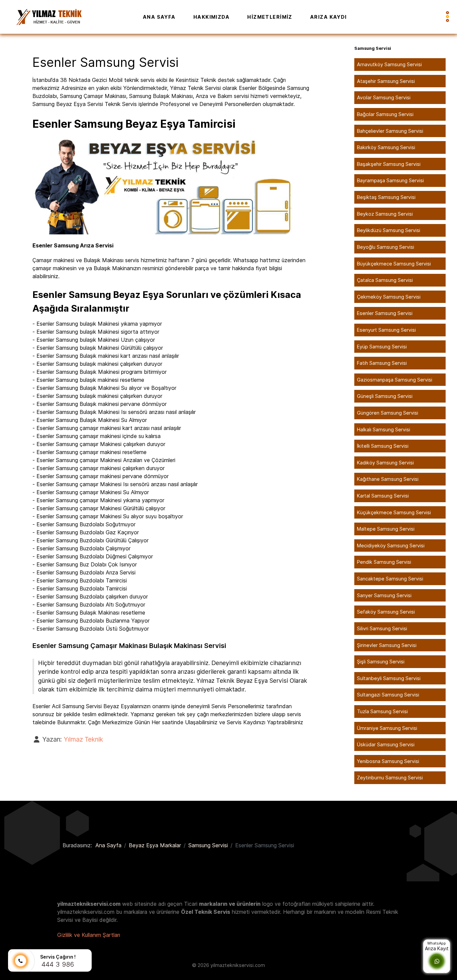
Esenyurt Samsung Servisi (386, 330)
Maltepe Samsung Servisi (386, 529)
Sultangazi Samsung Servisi (388, 694)
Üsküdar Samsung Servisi (386, 744)
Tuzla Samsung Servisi (382, 711)
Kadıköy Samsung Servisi (385, 462)
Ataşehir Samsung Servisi (386, 81)
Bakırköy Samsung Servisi (386, 147)
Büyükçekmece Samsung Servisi (394, 263)
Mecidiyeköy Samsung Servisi (391, 545)
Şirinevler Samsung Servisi (387, 645)
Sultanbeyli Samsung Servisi (389, 678)
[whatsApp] (437, 961)
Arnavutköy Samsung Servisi (389, 64)
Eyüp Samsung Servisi (382, 346)
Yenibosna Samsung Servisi (388, 761)
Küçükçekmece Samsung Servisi (394, 512)
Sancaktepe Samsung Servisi (390, 578)
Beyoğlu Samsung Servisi (385, 247)
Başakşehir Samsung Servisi (389, 164)
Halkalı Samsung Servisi (383, 429)
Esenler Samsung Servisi (385, 313)
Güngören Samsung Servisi (387, 413)
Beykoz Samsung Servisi (385, 214)
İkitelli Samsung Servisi (382, 446)
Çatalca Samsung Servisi (385, 280)
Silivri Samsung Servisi (382, 628)
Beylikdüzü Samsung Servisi (388, 230)
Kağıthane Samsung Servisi (388, 479)
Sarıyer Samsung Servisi (384, 595)
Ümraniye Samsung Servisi (387, 728)
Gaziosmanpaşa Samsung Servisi (394, 380)
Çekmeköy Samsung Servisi (389, 297)
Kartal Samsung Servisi (383, 496)
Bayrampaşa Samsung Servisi (390, 180)
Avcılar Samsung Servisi (383, 97)
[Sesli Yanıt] (20, 961)
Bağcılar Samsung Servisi (385, 114)
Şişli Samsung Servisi (380, 661)
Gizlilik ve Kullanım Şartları (88, 935)
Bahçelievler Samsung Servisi (390, 131)
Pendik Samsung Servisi (384, 562)
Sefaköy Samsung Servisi (386, 612)
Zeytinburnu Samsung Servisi (390, 777)
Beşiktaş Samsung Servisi (386, 197)
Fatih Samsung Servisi (382, 363)
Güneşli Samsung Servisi (385, 396)
